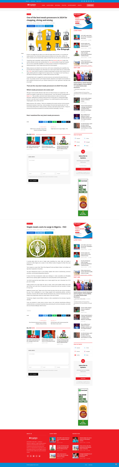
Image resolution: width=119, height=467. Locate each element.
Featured (28, 14)
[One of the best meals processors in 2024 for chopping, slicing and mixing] (48, 40)
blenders (55, 60)
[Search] (93, 1)
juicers (60, 60)
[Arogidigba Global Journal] (32, 5)
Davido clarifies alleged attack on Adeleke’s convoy (86, 100)
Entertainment (72, 5)
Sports (80, 5)
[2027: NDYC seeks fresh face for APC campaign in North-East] (33, 141)
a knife (30, 71)
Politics (64, 5)
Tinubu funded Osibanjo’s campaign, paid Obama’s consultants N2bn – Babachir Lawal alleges (86, 108)
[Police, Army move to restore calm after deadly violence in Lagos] (77, 62)
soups (50, 62)
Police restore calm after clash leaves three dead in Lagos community (85, 447)
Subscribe (90, 5)
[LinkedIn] (22, 63)
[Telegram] (22, 69)
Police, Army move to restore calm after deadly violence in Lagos (86, 62)
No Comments (46, 23)
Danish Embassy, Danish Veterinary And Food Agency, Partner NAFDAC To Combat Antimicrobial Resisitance (83, 85)
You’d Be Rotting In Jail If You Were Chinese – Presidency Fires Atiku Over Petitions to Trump (86, 126)
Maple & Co (29, 96)
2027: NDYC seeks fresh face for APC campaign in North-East (33, 147)
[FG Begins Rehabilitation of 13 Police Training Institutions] (76, 455)
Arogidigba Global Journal (80, 89)
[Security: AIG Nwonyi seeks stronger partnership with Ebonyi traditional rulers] (63, 141)
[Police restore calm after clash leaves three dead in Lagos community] (76, 447)
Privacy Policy (83, 173)
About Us (27, 1)
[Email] (22, 66)
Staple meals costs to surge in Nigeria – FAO (59, 128)
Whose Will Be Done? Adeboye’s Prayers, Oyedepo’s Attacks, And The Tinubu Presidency (86, 117)
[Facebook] (22, 57)
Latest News (50, 5)
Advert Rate (33, 1)
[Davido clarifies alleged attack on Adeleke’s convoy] (77, 100)
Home (43, 5)
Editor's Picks (29, 223)
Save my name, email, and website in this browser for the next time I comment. (44, 176)
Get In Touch (38, 1)
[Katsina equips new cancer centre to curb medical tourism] (48, 141)
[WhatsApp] (22, 72)
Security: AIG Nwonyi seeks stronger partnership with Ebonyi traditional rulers (63, 147)
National (57, 5)
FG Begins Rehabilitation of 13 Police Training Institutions (86, 455)
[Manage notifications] (116, 464)
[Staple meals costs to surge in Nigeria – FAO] (48, 246)
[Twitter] (22, 60)
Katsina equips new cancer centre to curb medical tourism (48, 147)
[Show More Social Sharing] (55, 26)
